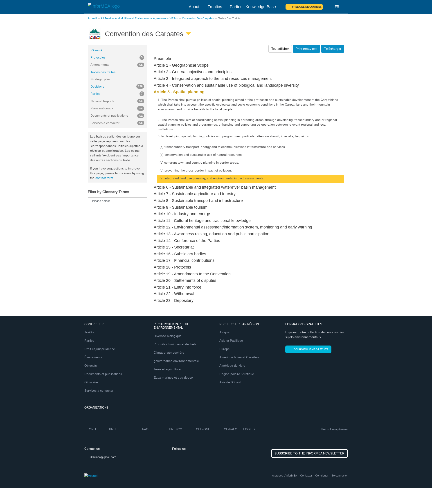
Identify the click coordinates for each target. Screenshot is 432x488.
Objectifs (90, 365)
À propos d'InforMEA (284, 475)
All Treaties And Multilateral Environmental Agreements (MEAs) (139, 18)
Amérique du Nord (232, 365)
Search (329, 6)
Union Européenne (334, 429)
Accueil (92, 18)
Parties (236, 7)
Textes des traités (102, 72)
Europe (224, 349)
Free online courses (307, 6)
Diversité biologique (168, 336)
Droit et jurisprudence (99, 349)
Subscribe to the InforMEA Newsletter (309, 453)
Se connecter (339, 475)
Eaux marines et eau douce (173, 377)
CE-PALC (230, 429)
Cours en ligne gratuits (311, 349)
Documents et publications (103, 374)
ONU (92, 429)
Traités (89, 332)
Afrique (224, 332)
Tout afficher (280, 48)
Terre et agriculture (167, 369)
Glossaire (91, 382)
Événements (93, 357)
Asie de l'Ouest (230, 382)
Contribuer (321, 475)
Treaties (215, 7)
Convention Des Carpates (198, 18)
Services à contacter (98, 390)
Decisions (116, 86)
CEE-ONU (203, 429)
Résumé (96, 50)
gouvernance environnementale (176, 361)
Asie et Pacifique (231, 340)
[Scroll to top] (419, 475)
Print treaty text (306, 48)
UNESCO (175, 429)
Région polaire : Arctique (236, 374)
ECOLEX (249, 429)
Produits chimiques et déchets (175, 344)
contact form (104, 178)
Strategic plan (100, 79)
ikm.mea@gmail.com (103, 457)
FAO (145, 429)
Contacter (306, 475)
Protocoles (116, 57)
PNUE (113, 429)
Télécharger (332, 48)
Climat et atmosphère (169, 352)
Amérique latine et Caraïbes (239, 357)
